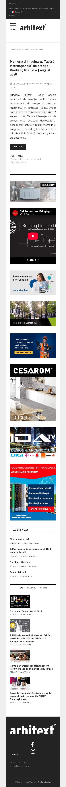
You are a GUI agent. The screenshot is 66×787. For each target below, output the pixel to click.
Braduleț (15, 159)
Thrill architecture (17, 9)
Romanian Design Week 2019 (26, 611)
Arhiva (32, 84)
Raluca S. (14, 543)
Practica (32, 588)
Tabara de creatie (18, 162)
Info (38, 84)
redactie (14, 556)
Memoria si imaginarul (30, 159)
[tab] (21, 588)
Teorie (43, 588)
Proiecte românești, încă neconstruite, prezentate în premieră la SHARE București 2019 (31, 696)
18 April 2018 (19, 84)
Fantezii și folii (18, 572)
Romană (18, 12)
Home (12, 49)
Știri (43, 84)
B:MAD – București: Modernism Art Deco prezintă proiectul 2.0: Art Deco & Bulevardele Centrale (31, 638)
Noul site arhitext (19, 539)
